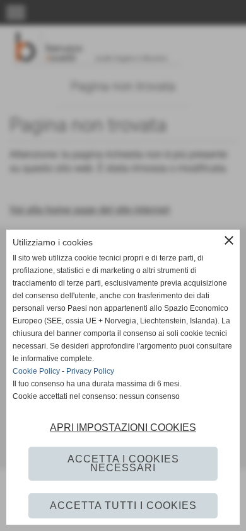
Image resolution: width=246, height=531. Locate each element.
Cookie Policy (36, 371)
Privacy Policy (90, 371)
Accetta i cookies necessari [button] (123, 463)
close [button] (229, 240)
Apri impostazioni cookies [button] (123, 427)
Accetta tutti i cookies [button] (123, 505)
